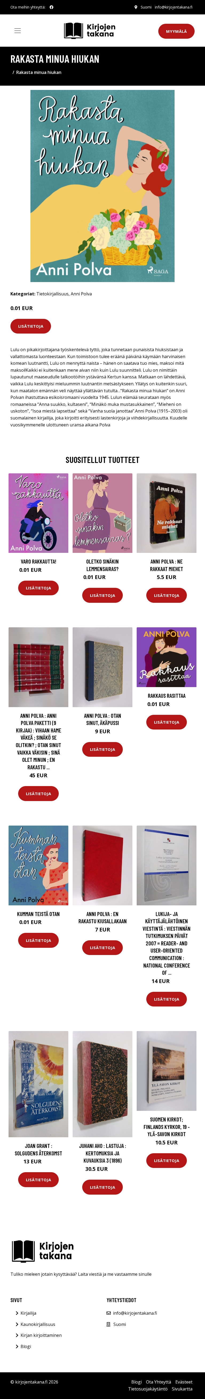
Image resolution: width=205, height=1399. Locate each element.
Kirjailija (28, 1313)
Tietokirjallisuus (52, 294)
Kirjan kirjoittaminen (41, 1335)
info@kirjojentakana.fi (173, 7)
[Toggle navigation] (17, 31)
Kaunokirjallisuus (38, 1324)
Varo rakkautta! (38, 561)
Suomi (146, 7)
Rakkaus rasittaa (167, 695)
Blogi (26, 1346)
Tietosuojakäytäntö (148, 1389)
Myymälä (176, 31)
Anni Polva (81, 294)
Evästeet (183, 1382)
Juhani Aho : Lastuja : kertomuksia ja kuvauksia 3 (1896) (102, 1153)
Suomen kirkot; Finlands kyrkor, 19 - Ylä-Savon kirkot (167, 1126)
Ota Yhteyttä (158, 1382)
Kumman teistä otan (38, 913)
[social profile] (52, 7)
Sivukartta (182, 1389)
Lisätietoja (30, 326)
